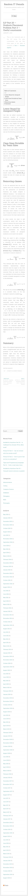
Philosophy (6, 503)
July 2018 (5, 756)
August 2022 (6, 587)
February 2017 (7, 815)
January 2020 (7, 694)
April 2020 (6, 684)
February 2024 (7, 559)
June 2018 (6, 760)
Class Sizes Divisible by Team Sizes (13, 99)
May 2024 (5, 549)
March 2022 (6, 604)
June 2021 (6, 635)
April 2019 (6, 725)
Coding (5, 486)
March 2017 (6, 812)
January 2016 (6, 860)
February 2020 (7, 691)
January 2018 (6, 777)
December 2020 (7, 656)
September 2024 (7, 542)
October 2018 (6, 746)
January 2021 (6, 653)
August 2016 (6, 836)
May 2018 (5, 763)
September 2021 (7, 625)
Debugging (6, 496)
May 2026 (6, 514)
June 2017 (6, 801)
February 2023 (7, 566)
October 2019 (6, 705)
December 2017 (7, 781)
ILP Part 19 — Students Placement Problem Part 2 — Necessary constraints (8, 381)
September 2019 (7, 708)
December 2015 (7, 864)
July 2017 (5, 798)
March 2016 (6, 853)
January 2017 (6, 819)
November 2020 (7, 660)
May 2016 (5, 846)
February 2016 (7, 857)
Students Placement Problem (14, 370)
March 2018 (6, 770)
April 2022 (6, 601)
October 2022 (7, 580)
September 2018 (7, 750)
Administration (7, 482)
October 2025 (7, 528)
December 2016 (7, 822)
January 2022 (7, 611)
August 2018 (6, 753)
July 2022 (5, 590)
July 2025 (5, 535)
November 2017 (7, 784)
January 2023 (7, 570)
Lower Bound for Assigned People (12, 95)
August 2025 (6, 532)
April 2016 (6, 850)
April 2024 (6, 552)
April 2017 (6, 808)
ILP (4, 370)
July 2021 (5, 632)
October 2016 (6, 829)
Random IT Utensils (14, 4)
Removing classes (10, 102)
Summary (8, 103)
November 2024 (7, 538)
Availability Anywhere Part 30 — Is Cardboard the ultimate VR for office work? (13, 445)
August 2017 (6, 795)
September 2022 (7, 583)
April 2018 (6, 767)
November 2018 (7, 743)
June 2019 (6, 718)
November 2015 (7, 867)
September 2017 (7, 791)
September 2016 (7, 833)
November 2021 (7, 618)
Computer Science (8, 489)
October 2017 (6, 788)
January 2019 (6, 736)
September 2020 (7, 666)
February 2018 (7, 774)
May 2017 (5, 805)
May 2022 (5, 597)
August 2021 (6, 628)
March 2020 (6, 687)
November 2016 (7, 826)
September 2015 (7, 874)
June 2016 (6, 843)
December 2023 (7, 563)
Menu (14, 16)
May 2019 (5, 722)
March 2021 (6, 646)
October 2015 (6, 871)
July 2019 (5, 715)
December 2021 (7, 615)
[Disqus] (14, 405)
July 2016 (5, 840)
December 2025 (7, 521)
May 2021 (5, 639)
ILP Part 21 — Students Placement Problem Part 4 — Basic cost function (20, 381)
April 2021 (6, 642)
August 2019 (6, 711)
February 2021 (7, 649)
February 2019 (7, 732)
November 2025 (7, 525)
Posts (6, 885)
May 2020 (6, 680)
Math (10, 368)
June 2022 (6, 594)
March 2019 (6, 729)
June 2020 (6, 677)
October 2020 (7, 663)
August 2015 (6, 878)
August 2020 (6, 670)
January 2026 (7, 518)
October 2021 (6, 621)
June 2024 (6, 545)
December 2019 (7, 698)
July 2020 (6, 673)
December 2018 (7, 739)
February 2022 (7, 608)
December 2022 (7, 573)
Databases (6, 492)
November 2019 (7, 701)
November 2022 (7, 577)
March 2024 (6, 556)
